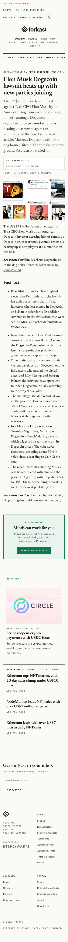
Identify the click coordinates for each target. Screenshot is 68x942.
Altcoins (16, 72)
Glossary (8, 888)
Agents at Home (46, 851)
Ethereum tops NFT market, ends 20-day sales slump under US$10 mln (32, 680)
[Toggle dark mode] (49, 17)
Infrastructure (30, 57)
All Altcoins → (51, 669)
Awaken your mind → (33, 550)
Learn (22, 17)
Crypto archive (11, 900)
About (40, 900)
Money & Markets (47, 833)
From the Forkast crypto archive (27, 172)
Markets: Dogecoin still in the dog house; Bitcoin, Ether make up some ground (32, 265)
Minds (40, 882)
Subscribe (36, 17)
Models (8, 57)
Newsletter (43, 906)
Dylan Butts (20, 160)
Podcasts (9, 17)
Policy (40, 862)
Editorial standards (48, 888)
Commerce (43, 839)
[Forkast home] (34, 29)
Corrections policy (47, 894)
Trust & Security (46, 857)
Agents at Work (45, 845)
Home (6, 72)
